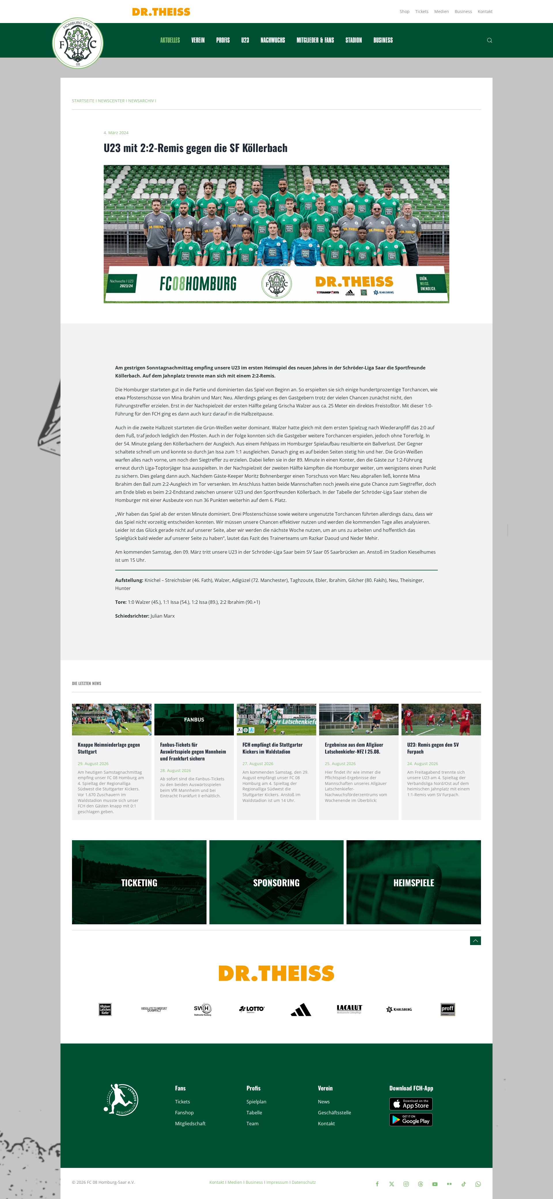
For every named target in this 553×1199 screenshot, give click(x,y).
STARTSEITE (83, 100)
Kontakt (485, 11)
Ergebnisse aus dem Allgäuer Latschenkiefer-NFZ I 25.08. (354, 748)
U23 (245, 40)
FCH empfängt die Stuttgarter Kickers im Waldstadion (273, 748)
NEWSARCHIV (141, 100)
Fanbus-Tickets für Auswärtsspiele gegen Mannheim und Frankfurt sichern (193, 751)
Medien (441, 11)
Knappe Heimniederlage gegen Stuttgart (109, 748)
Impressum (277, 1182)
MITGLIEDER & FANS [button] (315, 40)
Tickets (422, 11)
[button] (490, 40)
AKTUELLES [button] (170, 40)
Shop (405, 11)
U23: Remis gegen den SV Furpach (433, 748)
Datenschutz (304, 1182)
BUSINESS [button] (383, 40)
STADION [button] (354, 40)
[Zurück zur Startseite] (78, 43)
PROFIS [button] (223, 40)
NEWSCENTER (111, 100)
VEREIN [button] (198, 40)
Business (463, 11)
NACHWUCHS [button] (273, 40)
